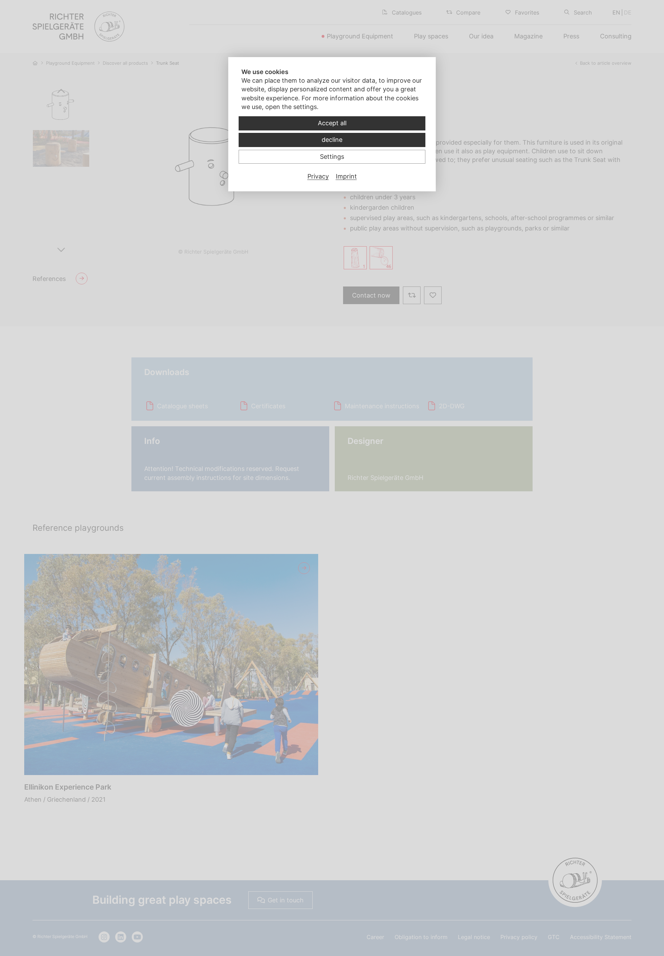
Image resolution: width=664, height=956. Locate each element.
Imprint (346, 176)
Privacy (318, 176)
